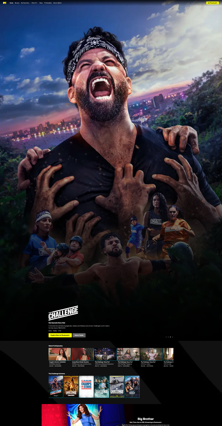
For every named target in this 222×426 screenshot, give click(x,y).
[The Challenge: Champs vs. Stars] (86, 387)
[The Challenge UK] (101, 387)
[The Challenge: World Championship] (132, 387)
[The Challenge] (56, 387)
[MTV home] (5, 3)
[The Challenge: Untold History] (117, 387)
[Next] (170, 358)
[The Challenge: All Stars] (71, 387)
